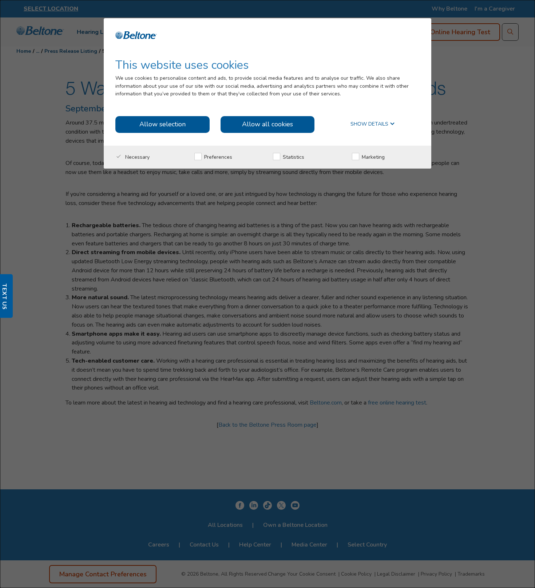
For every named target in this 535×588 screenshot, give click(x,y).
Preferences (217, 157)
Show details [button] (370, 124)
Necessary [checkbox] (137, 157)
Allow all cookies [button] (267, 124)
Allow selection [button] (162, 124)
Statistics (292, 157)
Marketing (372, 157)
